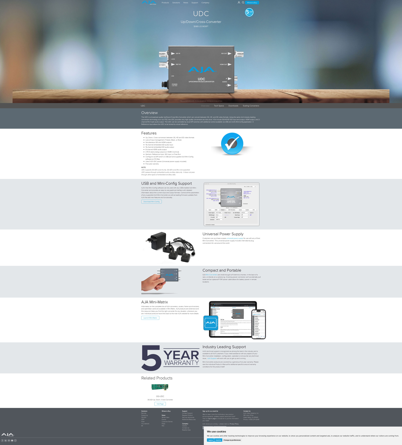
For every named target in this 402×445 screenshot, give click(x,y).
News (163, 415)
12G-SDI (143, 417)
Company (185, 424)
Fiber (143, 421)
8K (142, 426)
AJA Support (211, 358)
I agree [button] (210, 440)
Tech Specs (219, 105)
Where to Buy (252, 2)
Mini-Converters (211, 274)
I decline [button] (218, 440)
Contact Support (187, 413)
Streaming (144, 415)
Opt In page (212, 418)
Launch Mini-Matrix (150, 318)
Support (184, 411)
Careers (184, 426)
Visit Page (160, 404)
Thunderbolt (145, 424)
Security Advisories (188, 417)
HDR (142, 419)
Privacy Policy (234, 424)
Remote (143, 413)
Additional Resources (189, 419)
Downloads (233, 105)
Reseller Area (186, 430)
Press (163, 424)
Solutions (144, 411)
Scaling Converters (251, 105)
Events (164, 419)
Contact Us (185, 428)
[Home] (149, 1)
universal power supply (235, 238)
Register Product (187, 415)
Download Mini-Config (152, 201)
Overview (205, 105)
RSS (163, 426)
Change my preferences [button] (232, 440)
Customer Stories (167, 421)
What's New (165, 417)
